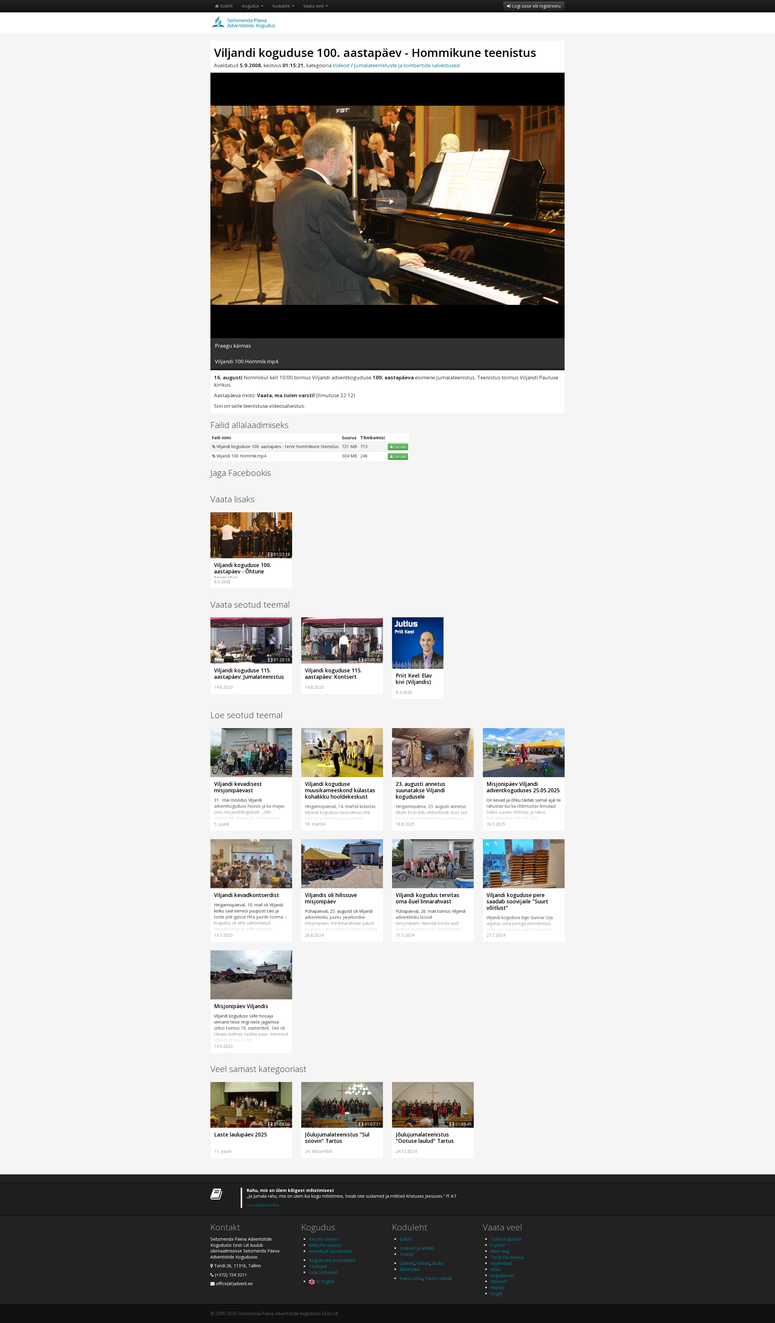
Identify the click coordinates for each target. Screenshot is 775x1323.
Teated (407, 1254)
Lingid (496, 1293)
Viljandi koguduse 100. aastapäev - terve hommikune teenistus (277, 446)
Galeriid (407, 1263)
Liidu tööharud (323, 1272)
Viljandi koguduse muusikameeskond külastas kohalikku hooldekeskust (340, 790)
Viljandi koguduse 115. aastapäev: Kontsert (333, 673)
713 (364, 446)
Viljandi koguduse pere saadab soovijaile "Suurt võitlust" (517, 901)
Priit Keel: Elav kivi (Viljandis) (414, 678)
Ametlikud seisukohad (330, 1251)
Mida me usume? (325, 1245)
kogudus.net (502, 1275)
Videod (341, 65)
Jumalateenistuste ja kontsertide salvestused (407, 65)
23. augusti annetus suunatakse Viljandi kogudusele (420, 790)
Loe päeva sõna (265, 1205)
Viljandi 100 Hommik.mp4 (240, 456)
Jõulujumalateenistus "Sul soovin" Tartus (337, 1137)
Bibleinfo (499, 1281)
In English (325, 1281)
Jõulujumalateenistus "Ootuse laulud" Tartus (425, 1137)
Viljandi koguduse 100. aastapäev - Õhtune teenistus (242, 571)
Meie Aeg (499, 1251)
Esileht (226, 6)
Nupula (497, 1287)
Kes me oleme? (324, 1239)
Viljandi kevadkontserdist (246, 895)
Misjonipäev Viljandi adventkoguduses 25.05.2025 (523, 787)
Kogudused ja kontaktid (332, 1260)
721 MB (349, 446)
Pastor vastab (438, 1278)
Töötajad (318, 1266)
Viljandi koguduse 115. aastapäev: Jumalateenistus (249, 673)
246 (364, 456)
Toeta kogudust (506, 1239)
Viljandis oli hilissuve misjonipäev (331, 898)
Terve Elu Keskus (507, 1257)
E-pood (497, 1245)
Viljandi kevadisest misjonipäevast (238, 787)
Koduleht (281, 6)
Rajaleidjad (501, 1263)
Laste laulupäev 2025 (240, 1134)
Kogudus (251, 6)
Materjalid (409, 1269)
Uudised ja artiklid (417, 1248)
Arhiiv (495, 1269)
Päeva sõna (411, 1278)
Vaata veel (314, 6)
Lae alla (399, 447)
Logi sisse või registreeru (536, 6)
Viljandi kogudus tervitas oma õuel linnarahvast (427, 898)
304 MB (349, 456)
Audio (438, 1263)
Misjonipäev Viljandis (241, 1006)
